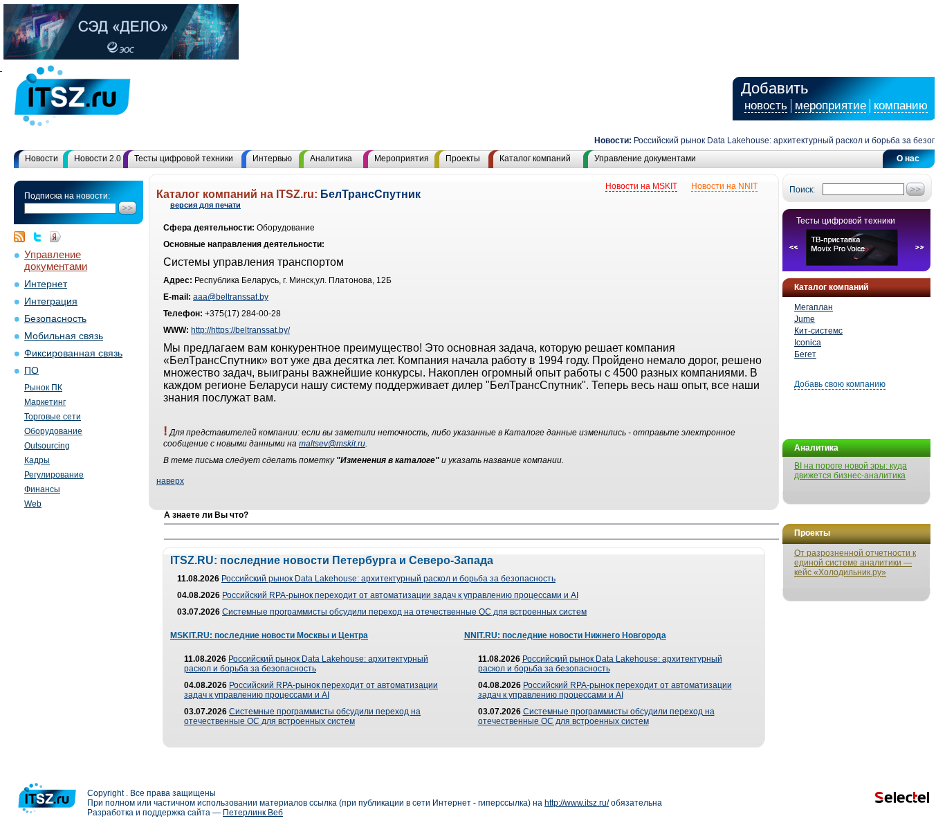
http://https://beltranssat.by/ (240, 330)
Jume (804, 319)
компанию (901, 105)
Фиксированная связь (73, 353)
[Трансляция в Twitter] (41, 236)
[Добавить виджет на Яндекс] (55, 236)
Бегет (805, 354)
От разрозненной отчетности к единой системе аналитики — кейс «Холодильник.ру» (855, 562)
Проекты (463, 158)
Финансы (42, 489)
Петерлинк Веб (253, 812)
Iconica (807, 342)
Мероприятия (401, 158)
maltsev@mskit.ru (332, 444)
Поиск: (802, 190)
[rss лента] (23, 236)
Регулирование (54, 475)
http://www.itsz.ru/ (576, 803)
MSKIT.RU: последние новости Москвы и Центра (269, 635)
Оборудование (53, 431)
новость (765, 105)
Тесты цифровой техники (183, 158)
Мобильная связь (63, 336)
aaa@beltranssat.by (230, 297)
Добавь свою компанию (840, 384)
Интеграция (50, 301)
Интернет (45, 284)
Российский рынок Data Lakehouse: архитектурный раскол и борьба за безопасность (388, 579)
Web (33, 504)
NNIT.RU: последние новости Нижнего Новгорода (565, 635)
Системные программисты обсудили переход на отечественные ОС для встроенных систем (404, 612)
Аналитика (331, 158)
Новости (41, 158)
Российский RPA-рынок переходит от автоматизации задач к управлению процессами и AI (400, 595)
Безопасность (55, 319)
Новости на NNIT (724, 186)
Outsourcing (47, 446)
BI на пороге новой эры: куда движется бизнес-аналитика (850, 470)
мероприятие (830, 105)
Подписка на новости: (67, 196)
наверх (170, 481)
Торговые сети (52, 417)
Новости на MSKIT (641, 186)
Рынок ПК (43, 387)
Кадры (37, 460)
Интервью (272, 158)
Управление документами (645, 158)
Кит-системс (818, 331)
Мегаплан (813, 307)
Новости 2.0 (97, 158)
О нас (908, 158)
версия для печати (205, 205)
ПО (31, 370)
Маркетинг (45, 402)
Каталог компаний (535, 158)
